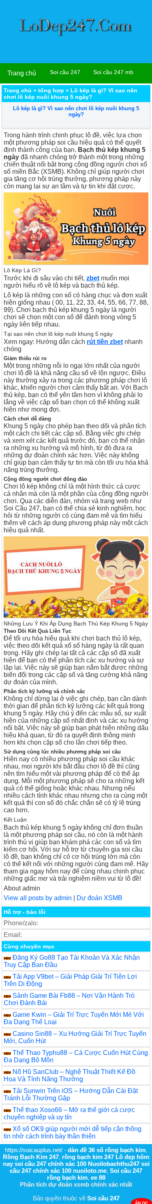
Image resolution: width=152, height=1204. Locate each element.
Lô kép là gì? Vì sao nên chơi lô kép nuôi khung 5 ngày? (76, 111)
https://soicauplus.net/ (33, 1149)
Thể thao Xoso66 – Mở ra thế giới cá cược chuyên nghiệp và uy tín (69, 1113)
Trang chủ (21, 73)
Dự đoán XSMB (99, 897)
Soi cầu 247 (65, 72)
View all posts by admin (38, 897)
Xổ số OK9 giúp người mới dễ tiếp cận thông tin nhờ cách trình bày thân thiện (72, 1132)
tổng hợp (51, 90)
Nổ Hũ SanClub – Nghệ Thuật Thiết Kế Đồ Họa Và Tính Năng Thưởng (69, 1075)
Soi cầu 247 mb (113, 72)
